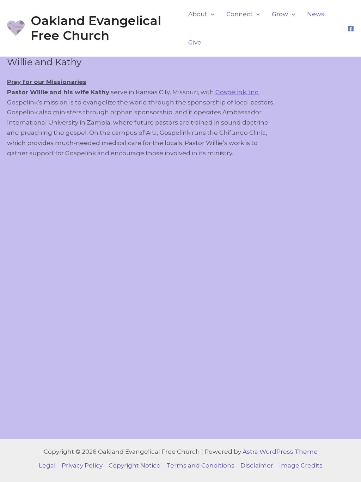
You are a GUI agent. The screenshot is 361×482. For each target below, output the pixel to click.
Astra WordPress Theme (280, 451)
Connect (239, 14)
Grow (280, 14)
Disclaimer (256, 465)
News (315, 14)
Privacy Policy (82, 465)
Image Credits (301, 465)
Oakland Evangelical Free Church (96, 28)
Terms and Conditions (200, 465)
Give (194, 42)
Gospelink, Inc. (237, 92)
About (197, 14)
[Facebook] (351, 28)
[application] (210, 14)
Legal (47, 465)
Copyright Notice (134, 465)
